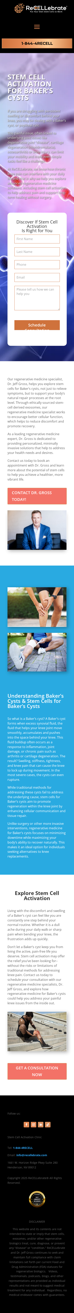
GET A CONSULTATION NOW (37, 1071)
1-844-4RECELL (37, 43)
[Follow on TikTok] (48, 1124)
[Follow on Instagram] (33, 1124)
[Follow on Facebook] (26, 1124)
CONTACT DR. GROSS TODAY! (32, 496)
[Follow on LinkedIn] (40, 1124)
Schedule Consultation (37, 326)
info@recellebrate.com (31, 1155)
